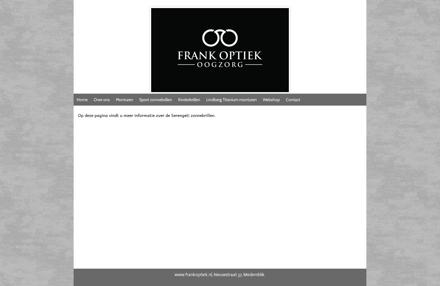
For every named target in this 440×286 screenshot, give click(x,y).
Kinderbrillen (189, 99)
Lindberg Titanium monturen (231, 99)
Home (82, 99)
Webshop (271, 99)
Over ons (102, 99)
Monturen (124, 99)
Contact (293, 99)
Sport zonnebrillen (155, 99)
